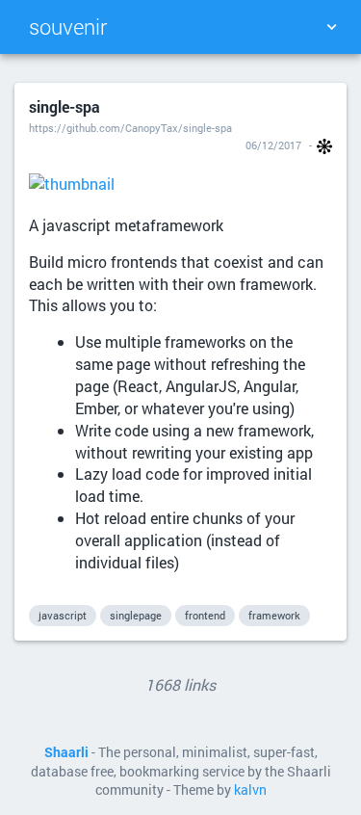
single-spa (64, 106)
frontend (205, 615)
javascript (63, 615)
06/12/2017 (273, 145)
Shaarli (66, 752)
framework (274, 615)
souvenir (68, 26)
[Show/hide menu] (331, 27)
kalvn (250, 790)
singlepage (136, 615)
